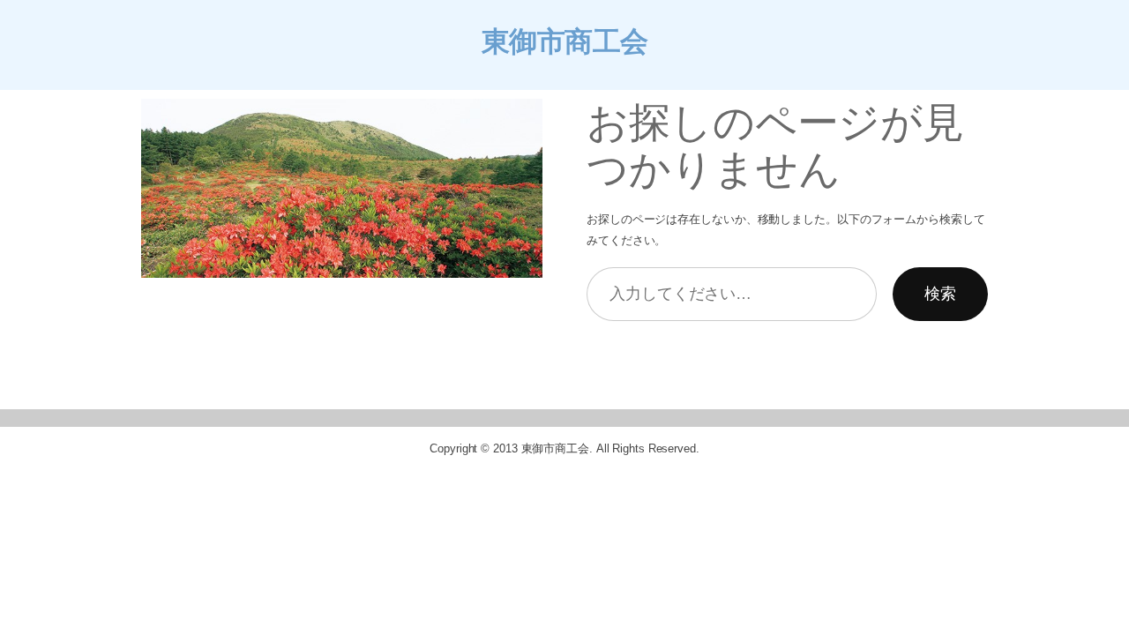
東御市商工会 (565, 41)
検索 (940, 294)
